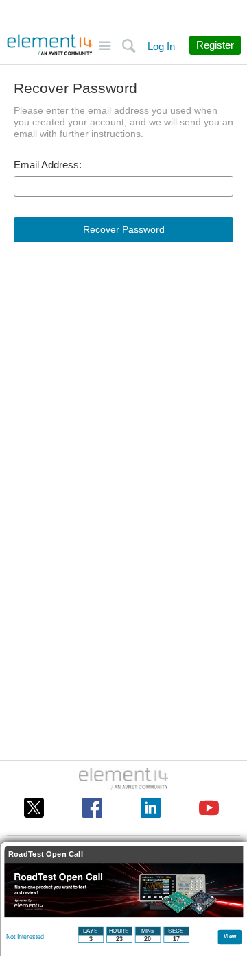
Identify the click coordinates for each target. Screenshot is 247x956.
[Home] (50, 45)
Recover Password (124, 229)
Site (105, 46)
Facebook (92, 808)
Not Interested (25, 936)
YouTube (209, 808)
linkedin (151, 808)
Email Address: (48, 165)
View (230, 936)
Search (129, 46)
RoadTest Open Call (45, 854)
